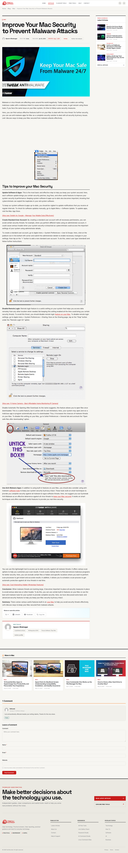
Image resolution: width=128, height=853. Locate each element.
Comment (5, 728)
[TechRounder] (7, 3)
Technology (109, 825)
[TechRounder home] (8, 821)
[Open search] (120, 3)
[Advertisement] (46, 135)
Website (4, 760)
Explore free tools (103, 804)
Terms (111, 849)
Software (108, 832)
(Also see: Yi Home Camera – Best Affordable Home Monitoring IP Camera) (30, 403)
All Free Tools (82, 825)
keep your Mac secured (62, 496)
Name (4, 745)
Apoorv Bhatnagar (11, 38)
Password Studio (83, 832)
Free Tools (72, 3)
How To (108, 829)
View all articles (110, 65)
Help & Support (55, 836)
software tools (14, 491)
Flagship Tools (61, 3)
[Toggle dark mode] (124, 3)
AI (106, 836)
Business (108, 839)
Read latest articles (103, 798)
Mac (4, 19)
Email (4, 752)
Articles (51, 3)
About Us (54, 829)
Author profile (19, 635)
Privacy (106, 849)
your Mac (50, 602)
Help (79, 3)
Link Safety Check (83, 829)
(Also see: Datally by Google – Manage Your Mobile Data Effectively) (28, 216)
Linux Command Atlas (84, 839)
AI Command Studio (84, 836)
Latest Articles (55, 825)
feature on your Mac (62, 314)
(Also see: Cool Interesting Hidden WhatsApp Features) (23, 585)
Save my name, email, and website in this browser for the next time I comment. (24, 767)
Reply (6, 717)
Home (44, 3)
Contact (87, 3)
